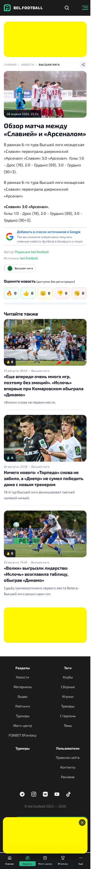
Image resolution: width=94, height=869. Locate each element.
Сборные (68, 687)
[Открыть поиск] (66, 7)
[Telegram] (22, 794)
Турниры (22, 716)
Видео (22, 696)
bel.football (29, 258)
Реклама (67, 777)
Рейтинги (22, 706)
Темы (68, 725)
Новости (27, 64)
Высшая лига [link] (40, 370)
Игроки (68, 696)
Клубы (68, 677)
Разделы (22, 668)
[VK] (45, 794)
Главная (10, 64)
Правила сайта (68, 757)
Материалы (22, 687)
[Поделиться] (83, 64)
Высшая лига (49, 64)
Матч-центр (22, 725)
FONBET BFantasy (22, 735)
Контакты (67, 767)
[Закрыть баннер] (82, 822)
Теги (68, 668)
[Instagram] (34, 794)
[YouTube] (57, 794)
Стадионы (68, 716)
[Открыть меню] (85, 7)
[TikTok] (68, 794)
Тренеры (67, 706)
